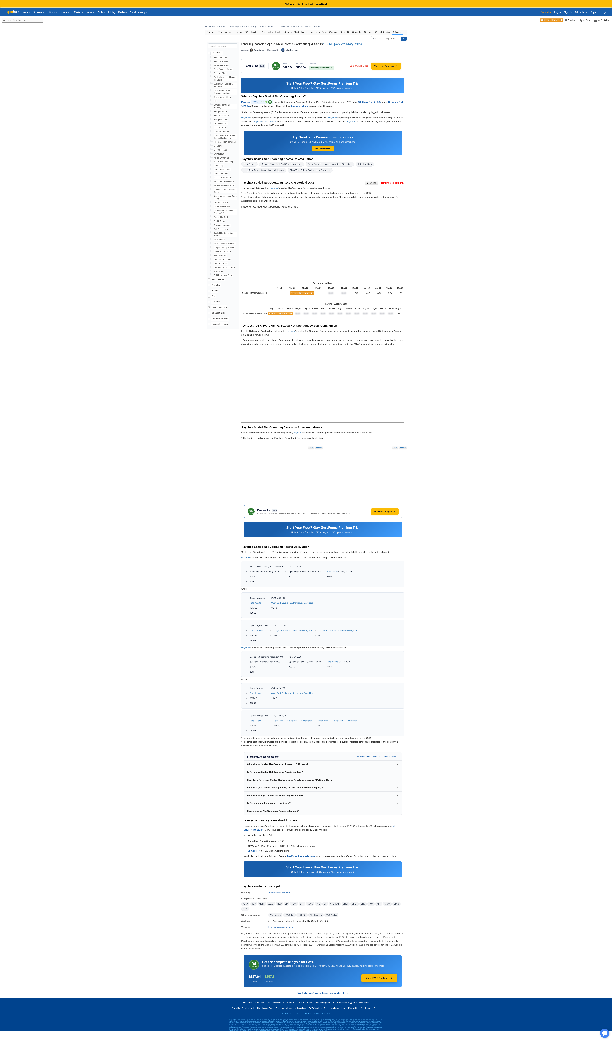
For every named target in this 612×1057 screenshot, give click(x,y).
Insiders (65, 12)
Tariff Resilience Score (223, 275)
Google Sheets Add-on (370, 1008)
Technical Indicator (220, 324)
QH (325, 904)
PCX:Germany (316, 915)
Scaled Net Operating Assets (306, 27)
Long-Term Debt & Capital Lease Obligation (264, 170)
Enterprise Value (221, 119)
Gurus (52, 12)
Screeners (38, 12)
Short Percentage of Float (225, 244)
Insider (278, 32)
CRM (363, 904)
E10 (215, 101)
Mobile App (291, 1003)
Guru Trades (267, 32)
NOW (371, 904)
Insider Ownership (221, 158)
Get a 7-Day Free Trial (302, 293)
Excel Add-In (353, 1008)
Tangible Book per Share (224, 248)
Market (78, 12)
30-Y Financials (225, 32)
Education (580, 12)
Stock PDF (345, 32)
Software (246, 27)
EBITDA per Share (221, 116)
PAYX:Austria (331, 915)
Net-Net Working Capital (224, 185)
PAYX (262, 102)
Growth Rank (219, 154)
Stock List (236, 1008)
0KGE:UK (302, 915)
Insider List (255, 1008)
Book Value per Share (223, 69)
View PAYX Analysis (377, 978)
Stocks (222, 27)
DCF (247, 32)
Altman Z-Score (220, 57)
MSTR (262, 904)
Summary (211, 32)
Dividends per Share (222, 97)
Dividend (255, 32)
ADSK (245, 904)
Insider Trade (268, 1008)
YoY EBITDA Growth (222, 259)
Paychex (246, 101)
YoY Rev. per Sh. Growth (224, 267)
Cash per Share (220, 73)
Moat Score (218, 271)
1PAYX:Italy (289, 915)
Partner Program (322, 1003)
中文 (350, 1003)
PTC (318, 904)
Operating (368, 32)
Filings (304, 32)
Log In (557, 12)
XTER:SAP (334, 904)
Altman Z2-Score (221, 61)
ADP (379, 904)
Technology (233, 27)
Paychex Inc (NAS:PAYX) (265, 27)
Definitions (285, 27)
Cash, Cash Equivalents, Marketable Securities (330, 164)
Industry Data (300, 1008)
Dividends (216, 302)
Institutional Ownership (223, 162)
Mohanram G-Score (222, 170)
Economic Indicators (284, 1008)
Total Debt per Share (222, 251)
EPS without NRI (221, 123)
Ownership (357, 32)
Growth (215, 290)
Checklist (379, 32)
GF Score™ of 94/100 (369, 101)
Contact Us (342, 1003)
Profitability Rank (221, 217)
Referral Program (306, 1003)
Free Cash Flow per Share (225, 142)
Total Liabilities (365, 164)
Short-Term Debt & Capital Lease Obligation (310, 170)
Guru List (245, 1008)
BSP (302, 904)
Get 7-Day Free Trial (551, 20)
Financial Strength (221, 131)
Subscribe (546, 12)
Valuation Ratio (218, 279)
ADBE (245, 909)
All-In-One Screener (361, 1003)
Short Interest (219, 240)
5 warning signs (299, 106)
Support (594, 12)
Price (214, 296)
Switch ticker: (379, 38)
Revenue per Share (222, 225)
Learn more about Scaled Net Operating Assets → (377, 757)
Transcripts (314, 32)
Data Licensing (138, 12)
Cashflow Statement (220, 318)
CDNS (396, 904)
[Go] (404, 39)
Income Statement (219, 307)
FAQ (333, 1003)
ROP (253, 904)
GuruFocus (210, 27)
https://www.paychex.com (281, 927)
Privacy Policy (278, 1003)
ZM (286, 904)
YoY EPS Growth (221, 263)
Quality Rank (219, 221)
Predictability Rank (222, 207)
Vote (388, 32)
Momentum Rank (221, 174)
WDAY (271, 904)
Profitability (216, 285)
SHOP (345, 904)
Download (371, 183)
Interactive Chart (291, 32)
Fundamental (217, 53)
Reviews (122, 12)
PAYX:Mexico (275, 915)
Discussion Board (331, 1008)
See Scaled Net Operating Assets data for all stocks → (322, 993)
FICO (279, 904)
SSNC (310, 904)
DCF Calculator (315, 1008)
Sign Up (568, 12)
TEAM (294, 904)
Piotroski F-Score (221, 203)
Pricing (111, 12)
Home (25, 12)
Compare (333, 32)
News (90, 12)
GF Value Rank (220, 150)
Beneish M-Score (221, 65)
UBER (354, 904)
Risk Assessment (221, 229)
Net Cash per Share (222, 178)
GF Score (218, 146)
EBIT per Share (220, 112)
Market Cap (219, 166)
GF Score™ (254, 851)
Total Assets (270, 121)
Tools (100, 12)
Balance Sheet (218, 313)
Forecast (238, 32)
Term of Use (265, 1003)
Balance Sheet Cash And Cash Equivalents (282, 164)
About (250, 1003)
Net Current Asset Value (224, 181)
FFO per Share (220, 127)
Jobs (257, 1003)
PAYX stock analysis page (301, 856)
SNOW (387, 904)
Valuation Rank (220, 255)
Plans (343, 1008)
